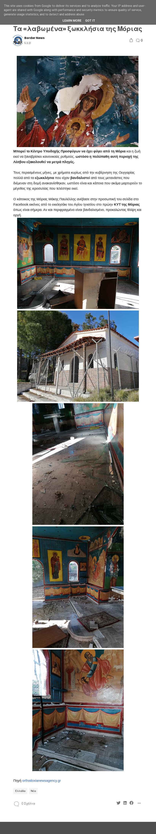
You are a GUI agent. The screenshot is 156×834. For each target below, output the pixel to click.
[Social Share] (131, 40)
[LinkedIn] (125, 803)
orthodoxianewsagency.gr (41, 781)
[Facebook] (131, 803)
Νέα (33, 791)
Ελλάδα (20, 791)
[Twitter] (118, 803)
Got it (90, 20)
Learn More (72, 20)
